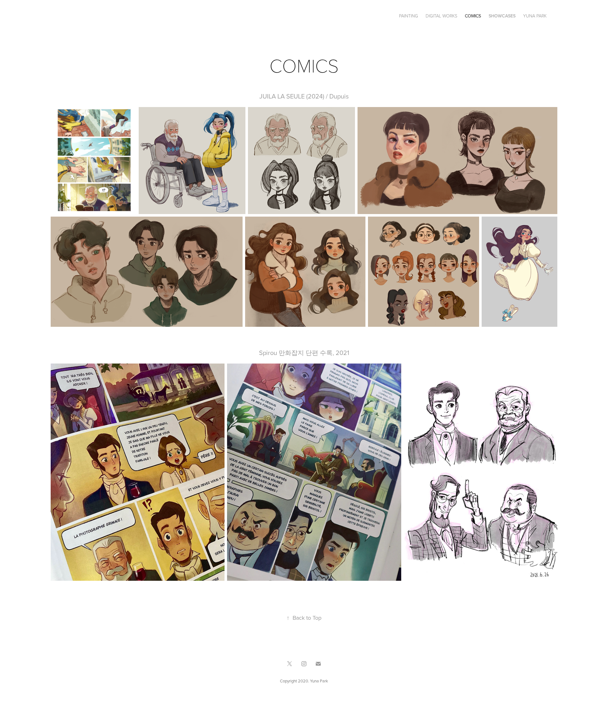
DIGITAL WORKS (441, 16)
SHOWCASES (502, 16)
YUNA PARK (535, 16)
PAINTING (408, 16)
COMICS (473, 16)
